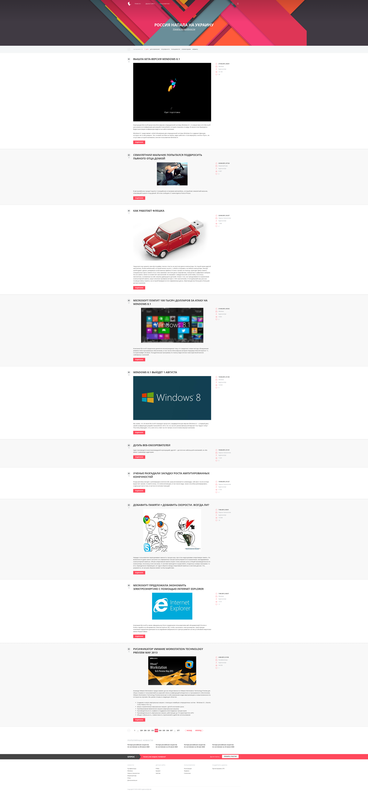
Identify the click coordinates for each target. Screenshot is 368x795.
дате (147, 49)
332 (152, 730)
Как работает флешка (148, 210)
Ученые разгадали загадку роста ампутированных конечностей (171, 475)
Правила (186, 771)
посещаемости (175, 49)
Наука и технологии (225, 218)
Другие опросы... (215, 757)
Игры (129, 778)
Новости (137, 4)
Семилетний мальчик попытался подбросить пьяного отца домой (167, 156)
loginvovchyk (222, 69)
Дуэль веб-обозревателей (151, 445)
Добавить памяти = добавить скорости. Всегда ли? (171, 505)
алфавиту (195, 49)
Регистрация (188, 768)
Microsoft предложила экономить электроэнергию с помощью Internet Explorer (168, 587)
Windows (221, 66)
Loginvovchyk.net (146, 789)
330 (145, 730)
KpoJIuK (158, 771)
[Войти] (238, 3)
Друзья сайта (150, 4)
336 (167, 730)
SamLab (158, 773)
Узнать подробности (184, 29)
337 (171, 730)
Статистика (187, 773)
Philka (157, 768)
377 (178, 730)
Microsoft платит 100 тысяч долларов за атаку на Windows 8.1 (170, 302)
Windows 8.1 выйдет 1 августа (155, 372)
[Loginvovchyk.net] (129, 3)
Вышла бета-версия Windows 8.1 (156, 59)
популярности (165, 49)
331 (149, 730)
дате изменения (155, 49)
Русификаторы (223, 660)
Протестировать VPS (218, 768)
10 (219, 520)
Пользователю (165, 4)
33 (219, 74)
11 (219, 604)
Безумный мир (223, 166)
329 (141, 730)
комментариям (186, 49)
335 (164, 730)
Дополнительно (132, 780)
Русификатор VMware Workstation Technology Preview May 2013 (168, 650)
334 (160, 730)
